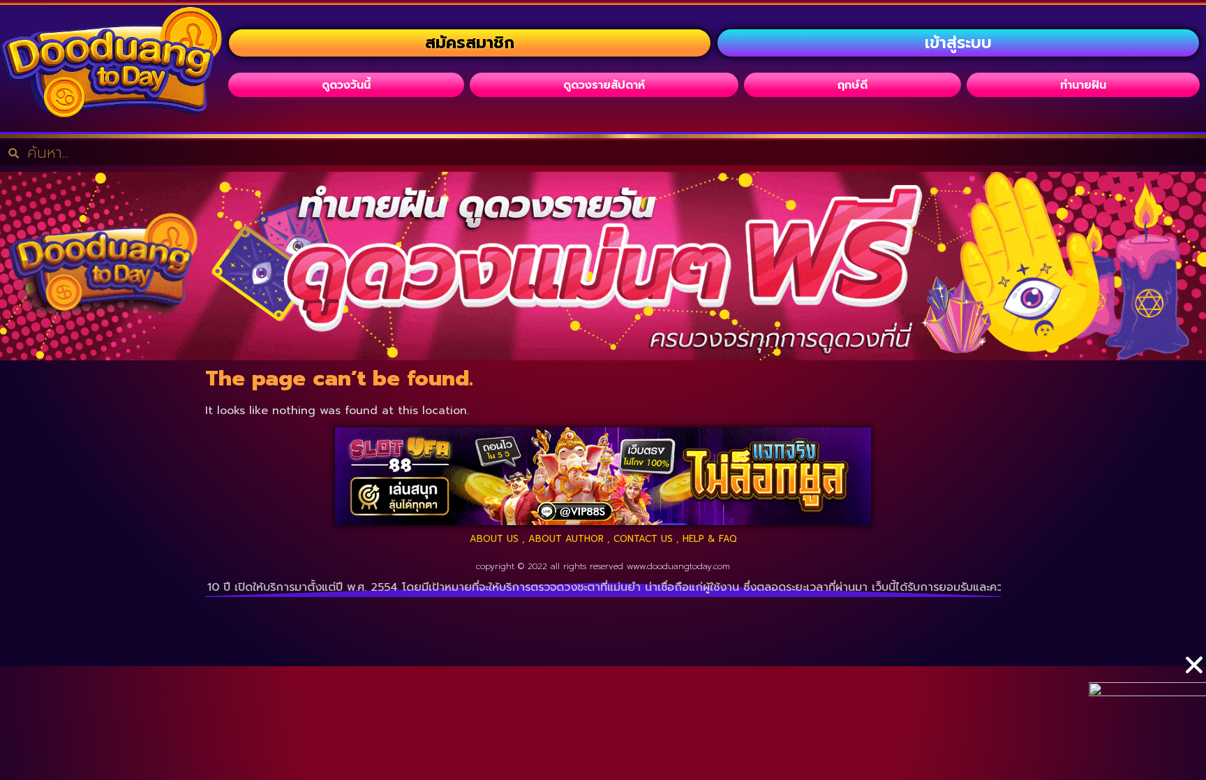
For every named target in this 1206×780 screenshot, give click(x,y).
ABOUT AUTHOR (566, 538)
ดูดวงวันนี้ (346, 85)
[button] (1194, 665)
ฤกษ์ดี (853, 85)
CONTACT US (643, 538)
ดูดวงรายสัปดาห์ (604, 85)
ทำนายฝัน (1083, 85)
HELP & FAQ (710, 538)
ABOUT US (494, 538)
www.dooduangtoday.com (678, 566)
